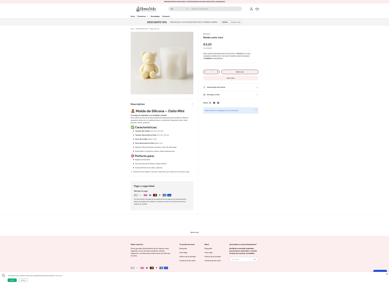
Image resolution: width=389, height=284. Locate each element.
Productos (141, 16)
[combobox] (205, 9)
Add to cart (240, 72)
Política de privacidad (187, 256)
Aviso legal (183, 252)
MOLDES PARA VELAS (142, 29)
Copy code (236, 22)
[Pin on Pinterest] (218, 103)
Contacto (166, 16)
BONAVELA (206, 34)
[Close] (387, 274)
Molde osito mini (154, 29)
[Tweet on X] (210, 103)
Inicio (133, 16)
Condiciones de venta (187, 261)
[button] (257, 9)
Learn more (58, 276)
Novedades (155, 16)
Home (132, 29)
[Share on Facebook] (214, 103)
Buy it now (230, 78)
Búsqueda (183, 248)
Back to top (195, 232)
